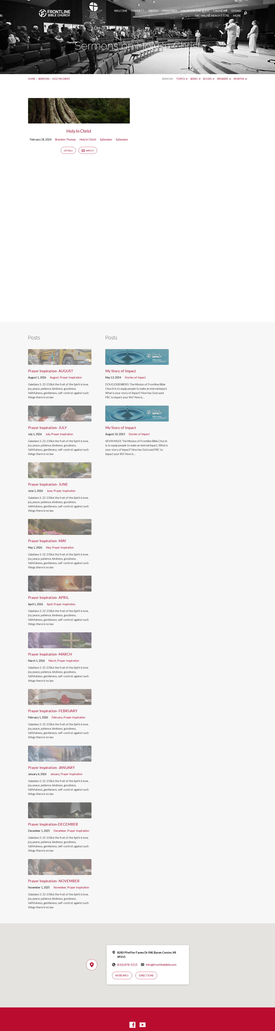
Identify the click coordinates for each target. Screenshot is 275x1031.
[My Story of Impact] (137, 362)
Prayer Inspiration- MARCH (50, 654)
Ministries (169, 11)
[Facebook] (132, 1025)
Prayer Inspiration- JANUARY (51, 767)
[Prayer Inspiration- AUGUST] (59, 362)
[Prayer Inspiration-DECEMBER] (59, 815)
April (49, 604)
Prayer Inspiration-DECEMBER (53, 824)
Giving (236, 11)
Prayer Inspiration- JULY (47, 427)
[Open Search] (245, 13)
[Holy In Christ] (79, 120)
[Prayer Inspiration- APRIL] (59, 588)
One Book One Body (195, 11)
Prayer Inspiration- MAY (47, 541)
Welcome (120, 11)
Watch (153, 11)
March (52, 660)
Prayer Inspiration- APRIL (48, 597)
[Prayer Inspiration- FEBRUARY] (59, 702)
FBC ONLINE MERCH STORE (212, 15)
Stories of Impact (135, 377)
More (237, 15)
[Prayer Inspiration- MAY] (59, 532)
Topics (180, 78)
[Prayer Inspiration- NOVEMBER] (59, 872)
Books (207, 78)
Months (239, 78)
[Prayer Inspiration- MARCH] (59, 645)
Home (31, 78)
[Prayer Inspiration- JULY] (59, 418)
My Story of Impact (120, 371)
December (60, 830)
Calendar (220, 11)
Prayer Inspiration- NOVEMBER (54, 881)
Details (68, 150)
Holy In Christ (61, 78)
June (49, 490)
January (54, 774)
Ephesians (106, 139)
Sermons (43, 78)
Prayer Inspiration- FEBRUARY (52, 711)
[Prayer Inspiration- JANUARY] (59, 758)
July (48, 434)
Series (194, 78)
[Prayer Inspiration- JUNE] (59, 475)
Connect (137, 11)
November (60, 887)
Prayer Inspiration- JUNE (48, 484)
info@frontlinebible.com (161, 964)
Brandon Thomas (65, 139)
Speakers (222, 78)
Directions (146, 975)
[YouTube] (143, 1025)
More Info (122, 975)
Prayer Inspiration (71, 377)
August (54, 377)
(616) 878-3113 (127, 964)
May (48, 547)
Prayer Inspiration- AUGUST (50, 371)
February (57, 717)
